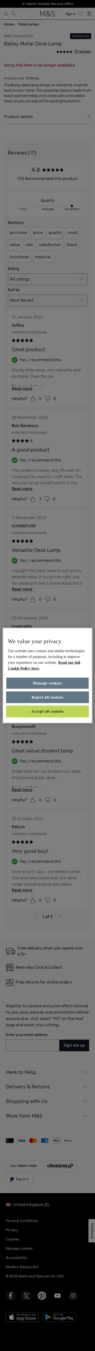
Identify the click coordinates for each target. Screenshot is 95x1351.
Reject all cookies (47, 697)
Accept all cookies (47, 711)
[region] (47, 676)
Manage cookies (47, 683)
